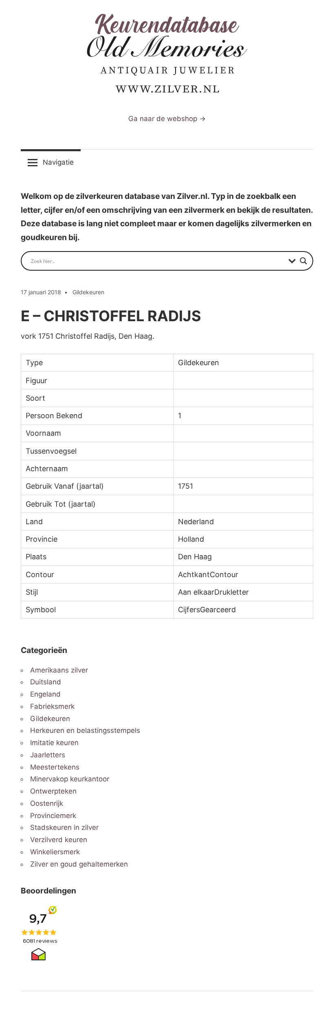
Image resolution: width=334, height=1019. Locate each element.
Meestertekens (54, 767)
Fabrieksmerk (52, 706)
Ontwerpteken (53, 791)
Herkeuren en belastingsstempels (85, 730)
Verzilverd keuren (58, 840)
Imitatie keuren (54, 743)
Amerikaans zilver (59, 670)
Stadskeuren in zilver (64, 827)
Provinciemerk (53, 816)
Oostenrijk (46, 803)
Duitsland (45, 682)
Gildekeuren (88, 292)
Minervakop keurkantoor (69, 779)
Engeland (45, 694)
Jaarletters (47, 755)
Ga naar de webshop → (167, 119)
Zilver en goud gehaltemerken (79, 864)
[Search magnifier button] (303, 261)
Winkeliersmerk (55, 852)
